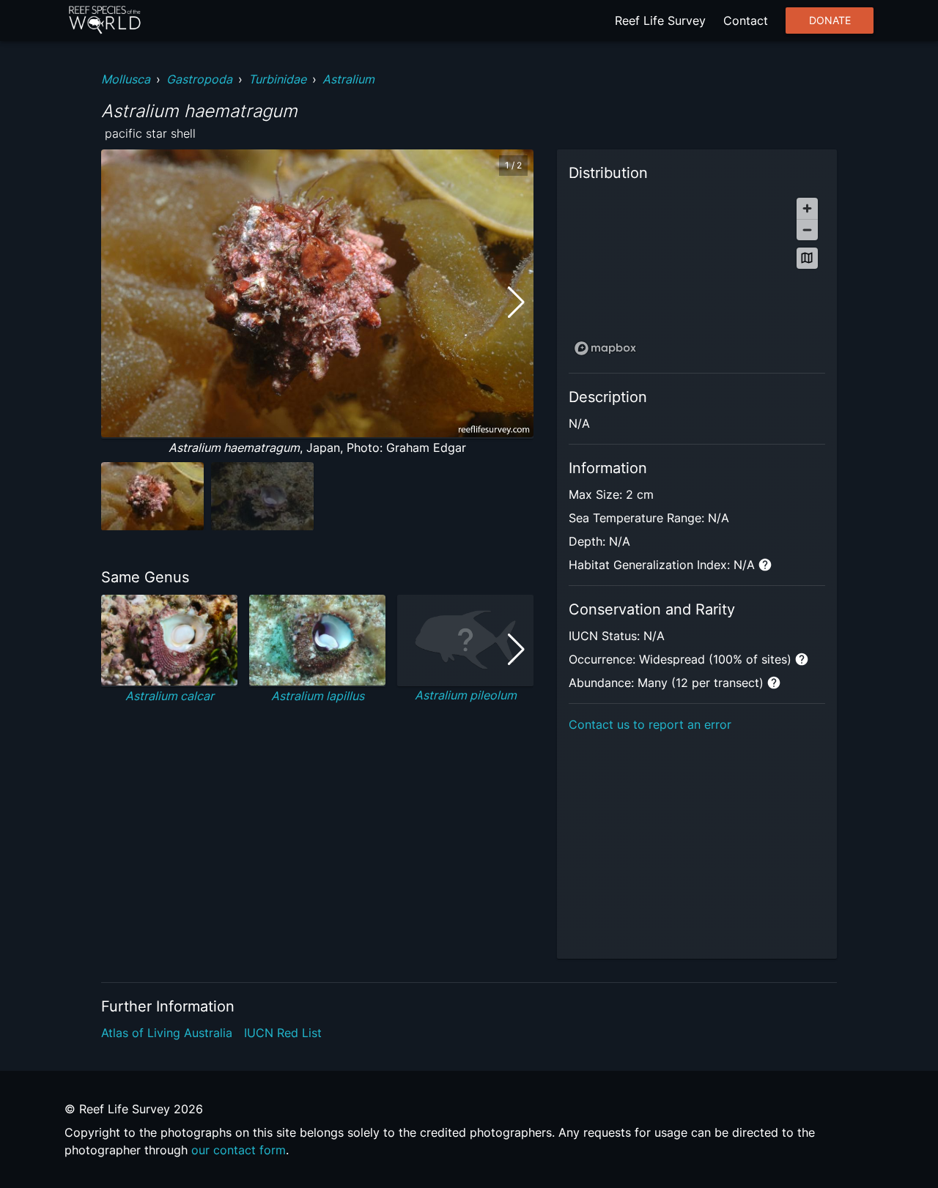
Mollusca (125, 79)
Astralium (348, 79)
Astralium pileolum (466, 695)
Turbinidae (277, 79)
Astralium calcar (169, 695)
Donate (830, 20)
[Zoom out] (807, 229)
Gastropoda (199, 79)
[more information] (765, 564)
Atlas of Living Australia (166, 1032)
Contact (745, 20)
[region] (697, 275)
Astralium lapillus (317, 695)
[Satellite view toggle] (807, 258)
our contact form (238, 1150)
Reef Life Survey (660, 20)
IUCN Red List (283, 1032)
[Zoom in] (807, 208)
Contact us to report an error (650, 724)
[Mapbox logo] (605, 348)
